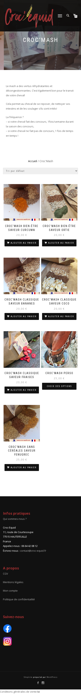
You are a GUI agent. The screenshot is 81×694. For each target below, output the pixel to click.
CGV (5, 573)
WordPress (51, 677)
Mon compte (10, 590)
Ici (38, 691)
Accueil (32, 161)
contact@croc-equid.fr (33, 550)
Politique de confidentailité (19, 599)
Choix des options (59, 386)
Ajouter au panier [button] (23, 243)
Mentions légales (13, 582)
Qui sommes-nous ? (15, 519)
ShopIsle (28, 677)
